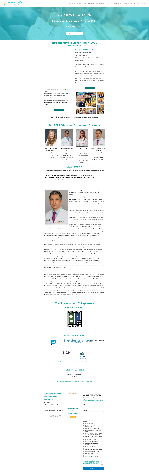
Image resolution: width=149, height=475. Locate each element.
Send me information (74, 258)
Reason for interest (62, 247)
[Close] (91, 213)
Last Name (60, 235)
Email (59, 224)
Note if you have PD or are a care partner (67, 241)
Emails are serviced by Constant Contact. (80, 255)
